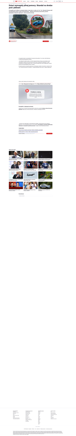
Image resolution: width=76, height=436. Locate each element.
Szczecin (39, 416)
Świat (28, 1)
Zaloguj (60, 1)
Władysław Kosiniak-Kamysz (29, 419)
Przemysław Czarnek (28, 413)
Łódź (38, 415)
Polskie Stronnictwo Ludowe (54, 414)
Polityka (45, 1)
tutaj (27, 434)
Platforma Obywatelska (53, 413)
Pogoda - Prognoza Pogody (16, 415)
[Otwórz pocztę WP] (54, 1)
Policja (13, 414)
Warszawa (39, 412)
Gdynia (39, 420)
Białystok (39, 419)
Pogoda (37, 1)
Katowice (39, 422)
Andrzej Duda (27, 415)
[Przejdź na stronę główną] (14, 1)
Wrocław (39, 413)
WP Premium (32, 1)
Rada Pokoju (14, 413)
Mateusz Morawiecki (28, 412)
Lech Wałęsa (27, 420)
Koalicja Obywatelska (53, 412)
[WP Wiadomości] (19, 1)
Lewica (51, 416)
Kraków (39, 414)
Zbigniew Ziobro (27, 414)
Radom (39, 421)
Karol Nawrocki (27, 421)
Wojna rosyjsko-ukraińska (15, 412)
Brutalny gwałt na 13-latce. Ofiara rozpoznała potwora (28, 131)
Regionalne (41, 1)
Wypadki (14, 416)
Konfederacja (52, 415)
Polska (24, 1)
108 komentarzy (46, 41)
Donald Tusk (27, 416)
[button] (57, 1)
